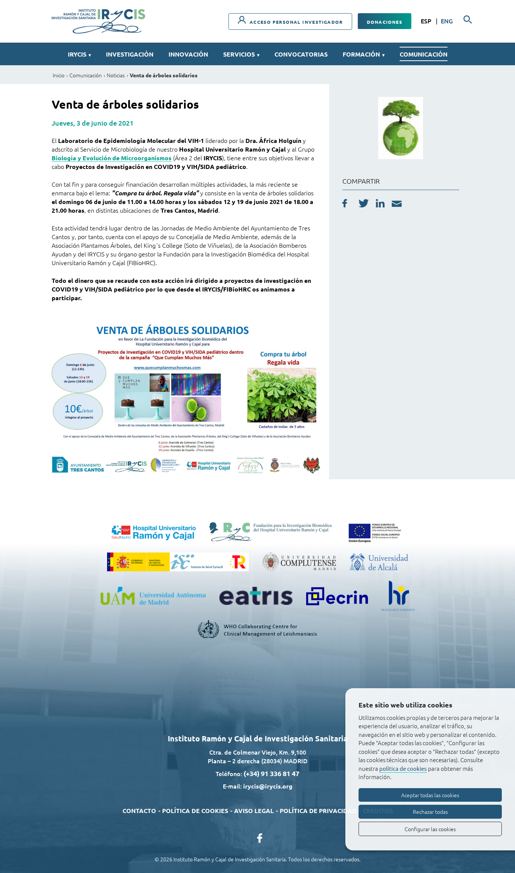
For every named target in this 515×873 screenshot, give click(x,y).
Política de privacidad (318, 811)
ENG (447, 21)
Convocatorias (301, 54)
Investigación (129, 54)
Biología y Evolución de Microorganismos (112, 158)
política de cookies (403, 768)
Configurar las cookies (430, 829)
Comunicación (424, 54)
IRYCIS (79, 54)
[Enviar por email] (397, 204)
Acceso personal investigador (295, 22)
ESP (427, 21)
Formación (364, 54)
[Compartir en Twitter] (364, 204)
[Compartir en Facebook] (344, 204)
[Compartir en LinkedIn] (380, 204)
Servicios (241, 54)
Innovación (188, 54)
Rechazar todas (430, 811)
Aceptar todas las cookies (430, 795)
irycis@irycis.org (268, 786)
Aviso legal (254, 811)
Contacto (139, 811)
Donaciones (384, 22)
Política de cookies (195, 811)
